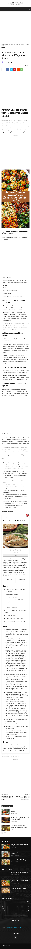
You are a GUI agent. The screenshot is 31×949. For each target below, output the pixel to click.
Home (3, 44)
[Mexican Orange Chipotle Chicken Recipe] (6, 846)
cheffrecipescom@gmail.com (14, 927)
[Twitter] (11, 69)
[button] (29, 9)
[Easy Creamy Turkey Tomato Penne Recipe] (6, 812)
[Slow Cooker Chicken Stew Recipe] (6, 875)
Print (15, 555)
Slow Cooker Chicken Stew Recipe (19, 872)
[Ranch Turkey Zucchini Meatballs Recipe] (6, 854)
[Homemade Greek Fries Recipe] (6, 862)
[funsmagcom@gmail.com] (2, 62)
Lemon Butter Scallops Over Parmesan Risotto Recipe (7, 797)
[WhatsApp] (21, 69)
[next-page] (5, 833)
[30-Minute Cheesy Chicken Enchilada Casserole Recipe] (6, 820)
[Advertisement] (15, 28)
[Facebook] (7, 69)
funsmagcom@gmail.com (10, 62)
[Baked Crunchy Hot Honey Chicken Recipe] (6, 883)
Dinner (3, 47)
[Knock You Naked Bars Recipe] (6, 890)
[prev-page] (2, 833)
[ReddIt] (18, 69)
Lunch (6, 44)
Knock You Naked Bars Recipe (18, 888)
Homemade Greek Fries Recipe (19, 860)
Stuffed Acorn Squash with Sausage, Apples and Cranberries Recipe (22, 797)
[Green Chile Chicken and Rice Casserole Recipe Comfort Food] (6, 828)
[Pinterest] (14, 69)
